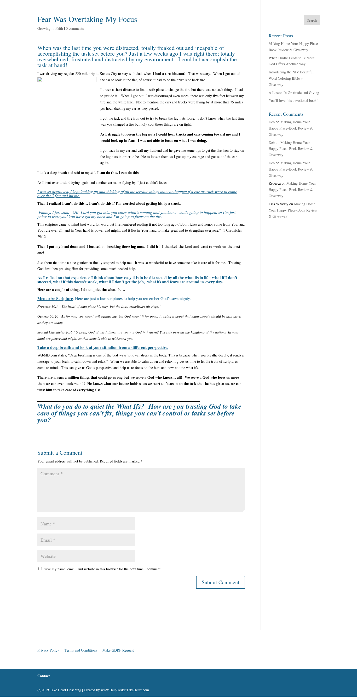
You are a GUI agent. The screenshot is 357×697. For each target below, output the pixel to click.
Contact (173, 25)
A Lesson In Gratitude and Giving (294, 92)
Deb (272, 121)
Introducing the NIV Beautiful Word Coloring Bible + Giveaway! (291, 78)
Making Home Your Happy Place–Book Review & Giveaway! (291, 128)
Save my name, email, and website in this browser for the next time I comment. (103, 568)
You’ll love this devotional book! (293, 100)
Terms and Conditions (81, 650)
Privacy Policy (48, 650)
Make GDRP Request (118, 650)
